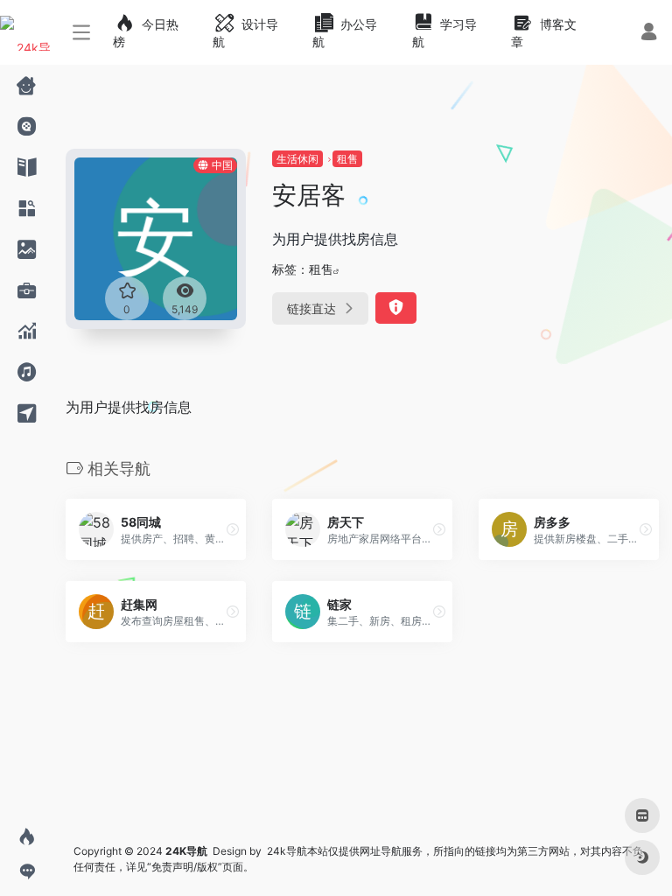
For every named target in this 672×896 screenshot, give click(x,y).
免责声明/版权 (184, 866)
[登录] (649, 33)
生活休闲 (297, 158)
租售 (347, 158)
